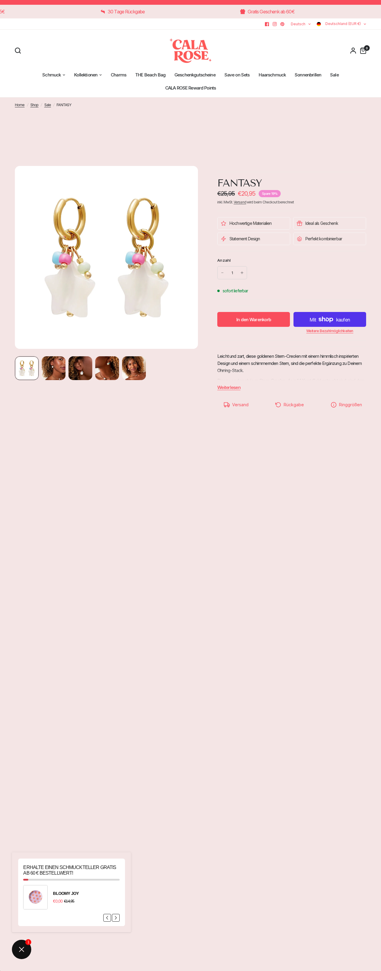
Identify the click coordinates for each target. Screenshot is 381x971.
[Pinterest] (282, 24)
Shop (34, 105)
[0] (361, 50)
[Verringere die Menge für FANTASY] (222, 272)
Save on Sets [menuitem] (237, 75)
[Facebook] (267, 24)
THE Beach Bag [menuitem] (150, 75)
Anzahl (224, 260)
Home (20, 105)
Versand (240, 202)
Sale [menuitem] (334, 75)
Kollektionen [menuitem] (85, 75)
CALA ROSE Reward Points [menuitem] (190, 88)
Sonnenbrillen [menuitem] (308, 75)
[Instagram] (275, 24)
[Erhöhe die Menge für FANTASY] (242, 272)
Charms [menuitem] (118, 75)
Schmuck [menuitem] (51, 75)
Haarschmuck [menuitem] (272, 75)
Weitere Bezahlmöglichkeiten (329, 331)
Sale (47, 105)
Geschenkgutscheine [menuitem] (195, 75)
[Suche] (19, 51)
